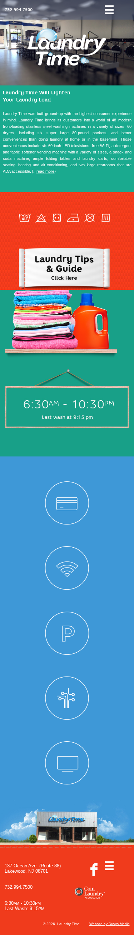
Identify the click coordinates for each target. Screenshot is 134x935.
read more (45, 171)
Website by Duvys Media (109, 924)
